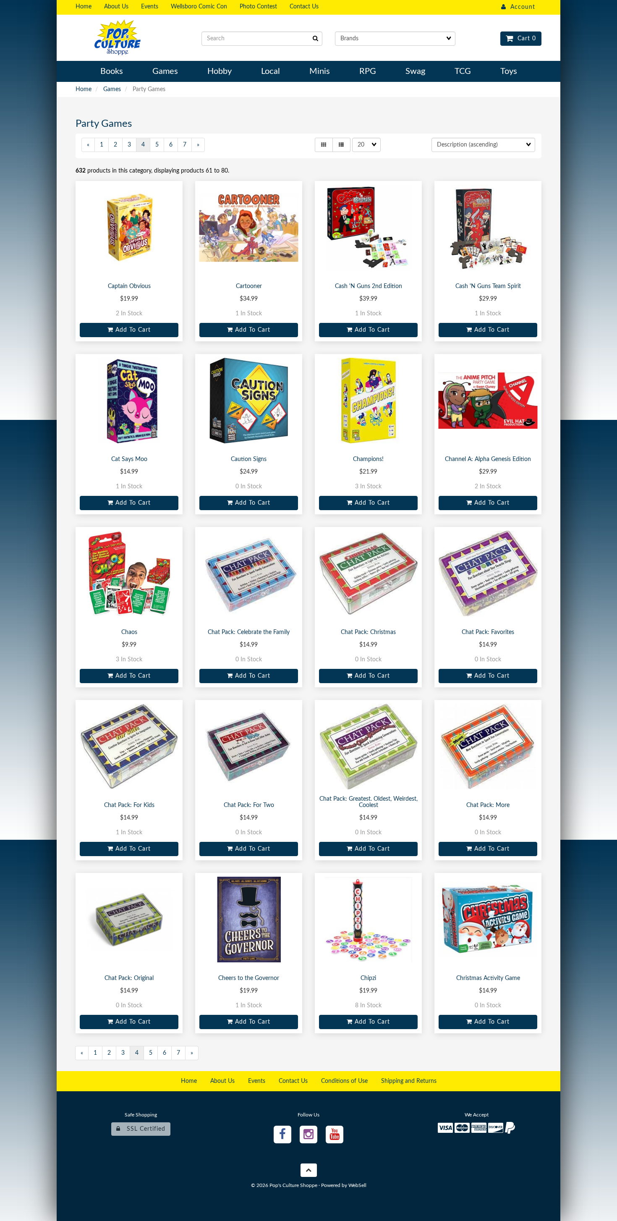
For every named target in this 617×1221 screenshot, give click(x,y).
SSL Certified (142, 1129)
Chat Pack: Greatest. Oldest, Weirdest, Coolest (368, 802)
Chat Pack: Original (129, 978)
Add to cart (132, 330)
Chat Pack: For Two (249, 805)
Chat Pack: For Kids (129, 805)
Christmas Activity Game (488, 978)
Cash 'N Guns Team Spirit (488, 286)
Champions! (368, 459)
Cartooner (249, 286)
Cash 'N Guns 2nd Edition (368, 286)
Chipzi (368, 978)
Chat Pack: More (488, 805)
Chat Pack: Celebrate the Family (249, 632)
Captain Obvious (129, 286)
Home (84, 89)
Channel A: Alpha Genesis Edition (488, 459)
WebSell (357, 1185)
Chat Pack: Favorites (488, 632)
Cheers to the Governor (248, 978)
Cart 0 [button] (524, 39)
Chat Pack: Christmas (368, 632)
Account (520, 7)
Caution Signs (249, 459)
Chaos (129, 632)
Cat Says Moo (129, 459)
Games (112, 89)
